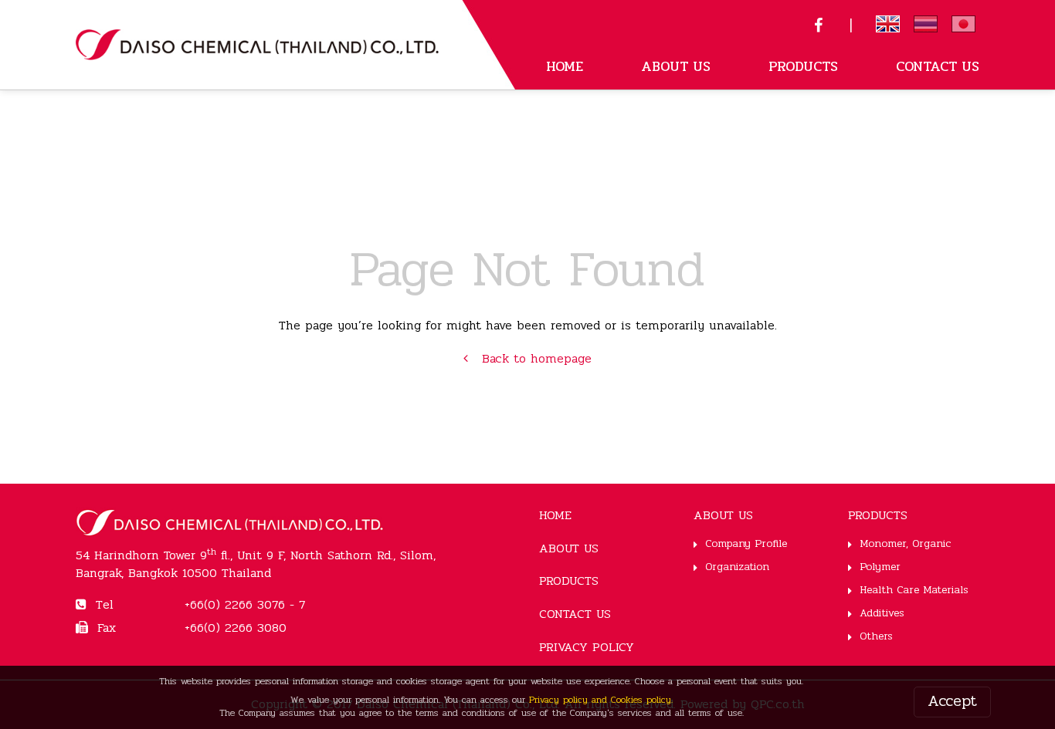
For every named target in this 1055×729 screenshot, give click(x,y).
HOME (564, 66)
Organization (737, 567)
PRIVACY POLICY (586, 646)
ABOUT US (676, 66)
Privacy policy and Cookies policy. (601, 700)
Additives (882, 613)
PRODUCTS (803, 66)
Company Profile (746, 543)
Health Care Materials (914, 590)
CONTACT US (937, 66)
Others (876, 636)
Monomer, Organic (905, 543)
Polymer (880, 567)
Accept (952, 701)
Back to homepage (530, 358)
